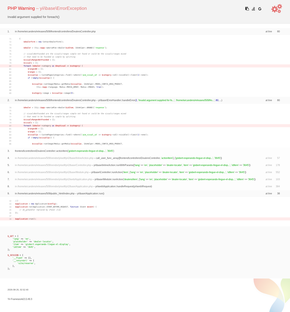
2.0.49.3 (28, 299)
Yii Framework (15, 299)
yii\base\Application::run (90, 193)
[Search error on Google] (259, 8)
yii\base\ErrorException (63, 8)
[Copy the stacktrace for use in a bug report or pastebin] (247, 8)
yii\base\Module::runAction (109, 179)
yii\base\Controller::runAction (106, 172)
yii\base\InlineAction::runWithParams (113, 165)
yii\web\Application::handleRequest (114, 186)
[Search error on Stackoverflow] (253, 8)
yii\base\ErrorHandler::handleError (116, 100)
